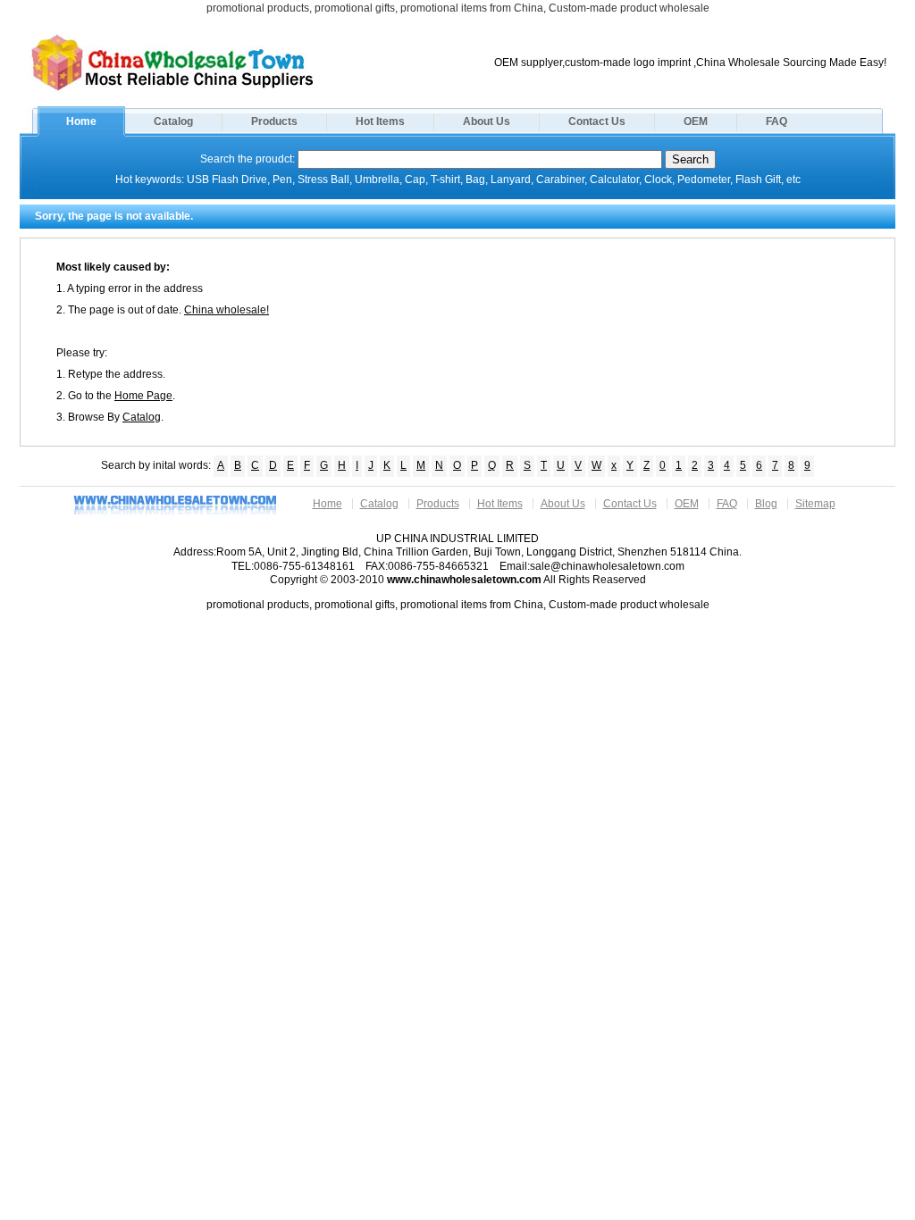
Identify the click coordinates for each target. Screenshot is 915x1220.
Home (81, 121)
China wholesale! (226, 310)
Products (274, 121)
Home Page (143, 395)
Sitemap (815, 503)
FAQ (776, 121)
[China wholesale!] (172, 89)
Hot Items (380, 121)
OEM (696, 121)
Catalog (173, 121)
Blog (766, 503)
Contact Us (596, 121)
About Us (486, 121)
